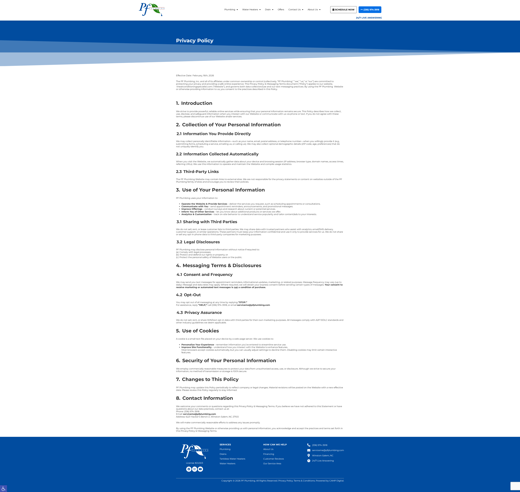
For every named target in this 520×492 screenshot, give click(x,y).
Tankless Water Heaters (232, 459)
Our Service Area (272, 463)
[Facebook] (188, 469)
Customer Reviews (273, 459)
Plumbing (229, 9)
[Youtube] (200, 469)
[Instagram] (194, 469)
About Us (313, 9)
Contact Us (294, 9)
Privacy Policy (285, 480)
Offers (281, 9)
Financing (268, 454)
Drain (268, 9)
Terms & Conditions (304, 480)
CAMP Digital (336, 480)
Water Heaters (250, 9)
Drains (223, 454)
